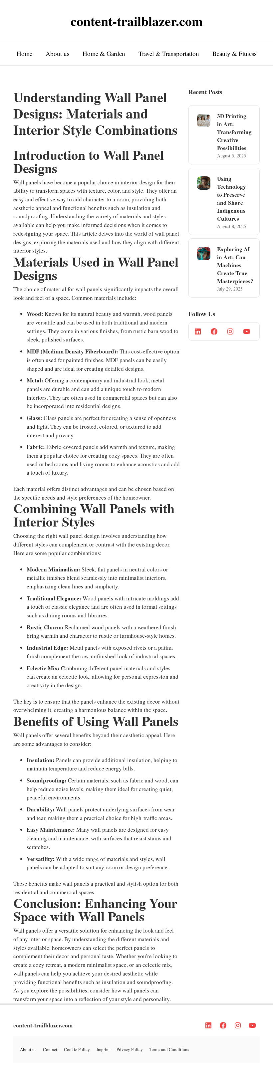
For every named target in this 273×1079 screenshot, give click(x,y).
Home (24, 53)
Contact (50, 1049)
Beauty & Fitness (234, 53)
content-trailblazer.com (43, 1025)
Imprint (103, 1049)
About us (57, 53)
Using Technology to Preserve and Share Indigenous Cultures (231, 198)
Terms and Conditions (169, 1049)
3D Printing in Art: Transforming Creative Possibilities (234, 132)
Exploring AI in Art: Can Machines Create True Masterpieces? (235, 265)
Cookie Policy (77, 1049)
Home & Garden (104, 53)
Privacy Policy (130, 1049)
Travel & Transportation (168, 53)
